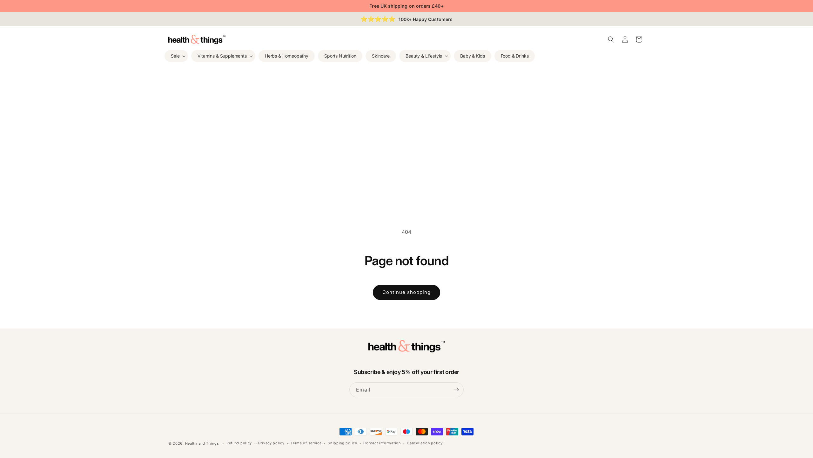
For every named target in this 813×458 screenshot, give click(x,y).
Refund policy (239, 443)
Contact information (381, 443)
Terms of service (306, 443)
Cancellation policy (424, 443)
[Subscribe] (456, 389)
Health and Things (202, 443)
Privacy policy (271, 443)
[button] (176, 56)
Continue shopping (406, 292)
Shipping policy (342, 443)
